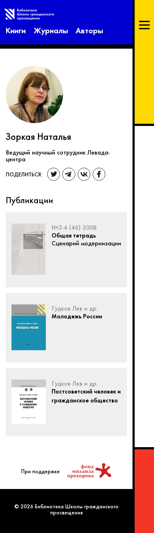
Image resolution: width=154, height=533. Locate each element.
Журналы (51, 30)
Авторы (89, 30)
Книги (15, 30)
